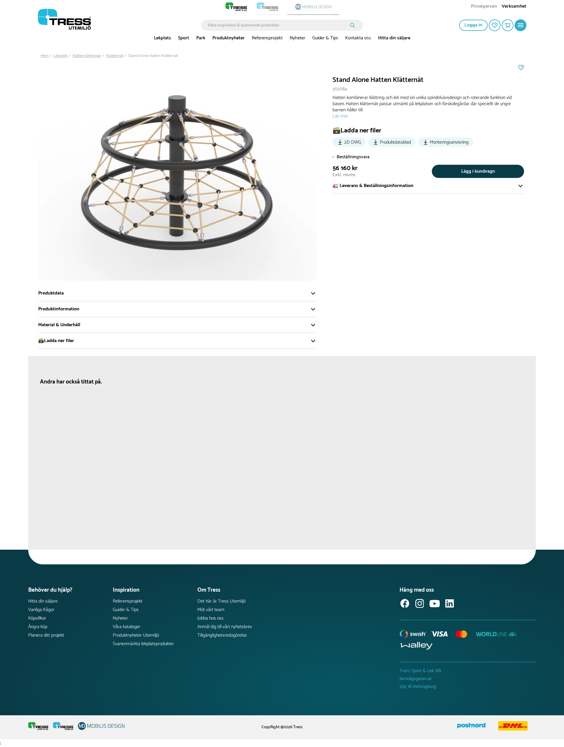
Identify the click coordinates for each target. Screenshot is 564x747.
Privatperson (484, 7)
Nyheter (297, 38)
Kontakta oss (358, 38)
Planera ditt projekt (46, 635)
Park (200, 38)
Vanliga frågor (41, 610)
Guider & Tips (325, 38)
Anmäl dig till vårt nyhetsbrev (224, 627)
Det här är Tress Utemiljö (221, 601)
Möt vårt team (210, 610)
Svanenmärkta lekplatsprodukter (143, 644)
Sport (183, 38)
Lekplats (162, 38)
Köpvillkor (37, 618)
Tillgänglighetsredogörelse (222, 635)
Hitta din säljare (394, 38)
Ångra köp (37, 627)
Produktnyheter (228, 38)
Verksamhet (514, 7)
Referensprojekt (267, 38)
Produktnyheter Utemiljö (136, 635)
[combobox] (277, 25)
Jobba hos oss (210, 618)
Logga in (473, 25)
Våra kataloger (126, 627)
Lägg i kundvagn (478, 171)
